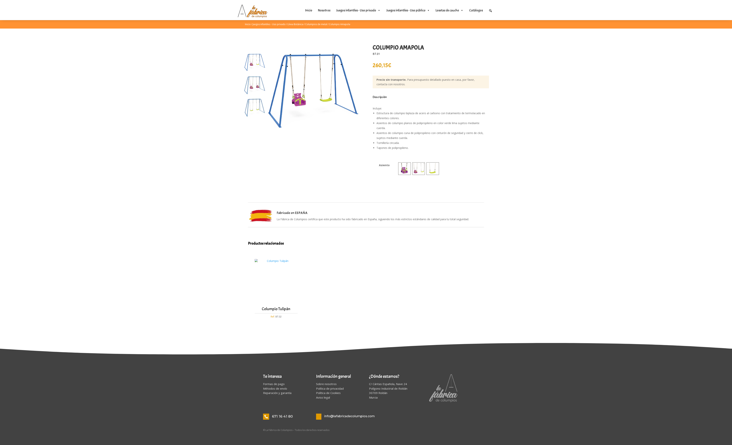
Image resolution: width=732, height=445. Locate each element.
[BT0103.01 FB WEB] (312, 85)
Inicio (308, 10)
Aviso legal (323, 397)
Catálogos (476, 10)
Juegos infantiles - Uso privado (269, 24)
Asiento (384, 165)
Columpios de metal (316, 24)
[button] (490, 11)
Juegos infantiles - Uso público (405, 10)
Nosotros (324, 10)
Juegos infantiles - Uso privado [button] (356, 10)
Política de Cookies (328, 393)
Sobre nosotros (326, 384)
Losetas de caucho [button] (447, 10)
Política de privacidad (330, 388)
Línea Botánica (295, 24)
